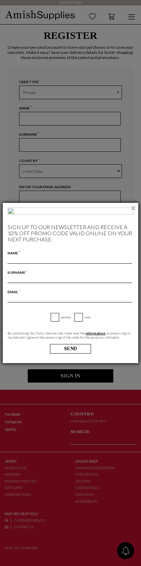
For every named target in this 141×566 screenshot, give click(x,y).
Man (87, 317)
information (95, 333)
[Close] (133, 208)
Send (70, 348)
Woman (66, 317)
